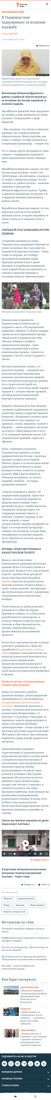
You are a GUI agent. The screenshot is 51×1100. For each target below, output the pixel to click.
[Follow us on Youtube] (4, 1063)
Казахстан (25, 1009)
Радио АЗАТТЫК (10, 34)
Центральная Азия (13, 12)
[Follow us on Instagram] (11, 1063)
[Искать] (35, 1096)
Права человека (28, 1031)
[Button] (42, 46)
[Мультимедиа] (15, 1096)
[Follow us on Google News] (37, 1063)
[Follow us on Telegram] (24, 1063)
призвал (7, 581)
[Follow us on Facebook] (17, 1063)
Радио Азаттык (14, 838)
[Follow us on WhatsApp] (30, 1063)
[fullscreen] (46, 854)
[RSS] (43, 1063)
